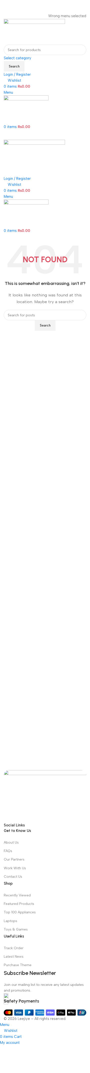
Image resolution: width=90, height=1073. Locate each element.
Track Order (14, 948)
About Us (11, 842)
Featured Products (19, 904)
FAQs (8, 851)
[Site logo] (34, 31)
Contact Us (13, 876)
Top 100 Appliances (20, 912)
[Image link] (45, 796)
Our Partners (14, 859)
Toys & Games (16, 929)
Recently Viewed (17, 895)
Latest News (14, 956)
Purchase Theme (18, 965)
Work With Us (15, 868)
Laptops (10, 921)
